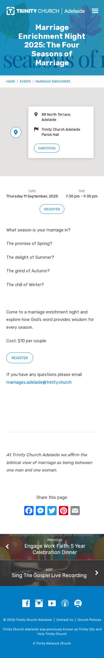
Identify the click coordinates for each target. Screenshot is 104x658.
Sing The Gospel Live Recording (49, 575)
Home (10, 81)
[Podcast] (65, 603)
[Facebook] (26, 603)
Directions (46, 148)
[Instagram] (39, 603)
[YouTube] (52, 603)
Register (52, 209)
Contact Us (64, 620)
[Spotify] (78, 603)
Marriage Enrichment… (54, 81)
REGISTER (20, 358)
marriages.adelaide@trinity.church (39, 382)
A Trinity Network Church (52, 643)
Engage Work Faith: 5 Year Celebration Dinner (54, 549)
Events (25, 81)
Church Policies (89, 620)
